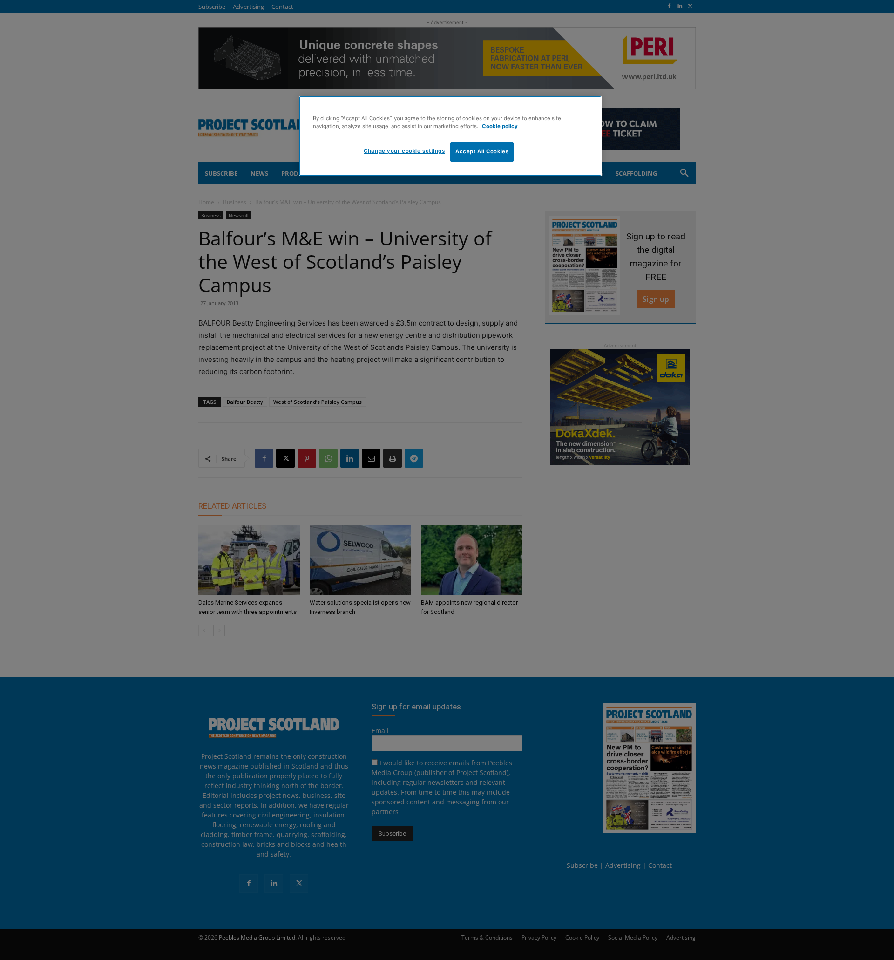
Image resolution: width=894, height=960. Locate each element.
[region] (450, 136)
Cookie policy (500, 126)
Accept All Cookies (481, 151)
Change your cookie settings (404, 151)
